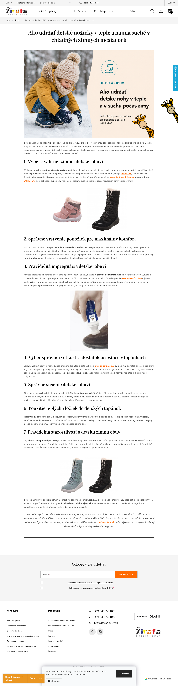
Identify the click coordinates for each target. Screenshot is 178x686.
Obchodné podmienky (16, 625)
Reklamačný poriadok (16, 641)
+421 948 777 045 (104, 611)
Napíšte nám (53, 646)
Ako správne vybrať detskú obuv (62, 625)
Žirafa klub (52, 651)
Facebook (92, 631)
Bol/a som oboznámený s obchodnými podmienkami (90, 582)
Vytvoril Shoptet (155, 678)
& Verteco (166, 678)
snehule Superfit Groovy (122, 177)
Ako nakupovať (13, 620)
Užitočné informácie (26, 2)
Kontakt (9, 2)
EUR (170, 2)
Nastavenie (54, 681)
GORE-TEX (29, 180)
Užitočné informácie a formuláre (62, 620)
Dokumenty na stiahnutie (18, 651)
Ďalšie (132, 11)
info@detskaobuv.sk (105, 623)
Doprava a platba (47, 2)
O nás (50, 631)
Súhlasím (124, 673)
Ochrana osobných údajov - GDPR (22, 646)
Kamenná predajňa (56, 641)
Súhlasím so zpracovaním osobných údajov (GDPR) (91, 588)
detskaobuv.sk (106, 522)
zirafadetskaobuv (100, 631)
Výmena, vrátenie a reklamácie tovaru (23, 636)
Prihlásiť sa (126, 574)
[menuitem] (49, 11)
